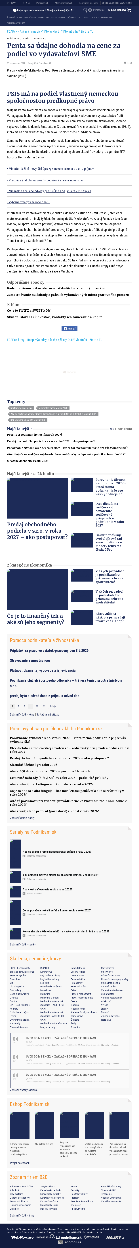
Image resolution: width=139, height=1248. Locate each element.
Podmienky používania (57, 1232)
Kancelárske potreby (50, 1193)
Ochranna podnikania (36, 856)
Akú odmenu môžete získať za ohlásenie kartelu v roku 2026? (60, 875)
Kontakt (71, 1232)
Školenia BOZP (108, 1190)
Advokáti (14, 1190)
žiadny (104, 1008)
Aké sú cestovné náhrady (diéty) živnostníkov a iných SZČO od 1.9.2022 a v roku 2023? (53, 413)
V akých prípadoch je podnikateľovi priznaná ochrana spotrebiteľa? (110, 576)
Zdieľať (71, 329)
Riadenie (75, 1004)
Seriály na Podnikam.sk (33, 832)
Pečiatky (75, 1190)
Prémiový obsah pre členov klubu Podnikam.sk (56, 729)
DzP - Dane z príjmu (19, 1012)
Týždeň (120, 429)
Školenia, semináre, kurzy (35, 959)
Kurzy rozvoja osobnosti (52, 1197)
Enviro (13, 1015)
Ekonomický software (20, 1204)
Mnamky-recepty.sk (63, 3)
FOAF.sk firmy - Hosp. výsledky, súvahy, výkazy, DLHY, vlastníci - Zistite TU (54, 340)
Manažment (30, 17)
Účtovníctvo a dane (110, 975)
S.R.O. (19, 17)
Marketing (43, 17)
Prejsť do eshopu (20, 1163)
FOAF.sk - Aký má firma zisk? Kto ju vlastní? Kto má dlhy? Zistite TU (50, 31)
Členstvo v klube (16, 23)
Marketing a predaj (49, 997)
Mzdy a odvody (47, 1027)
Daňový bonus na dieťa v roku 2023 (27, 419)
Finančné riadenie (19, 1027)
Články (26, 38)
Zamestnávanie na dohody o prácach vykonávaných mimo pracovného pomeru (68, 295)
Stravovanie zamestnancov (30, 660)
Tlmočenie (106, 1193)
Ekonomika (106, 17)
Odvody (95, 17)
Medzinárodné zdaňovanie (53, 1023)
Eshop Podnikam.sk (29, 1104)
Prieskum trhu (78, 1208)
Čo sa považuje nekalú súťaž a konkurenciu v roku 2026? (57, 910)
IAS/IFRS (44, 967)
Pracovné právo (78, 986)
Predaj (74, 1001)
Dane (86, 17)
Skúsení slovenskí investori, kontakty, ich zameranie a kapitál (55, 317)
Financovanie (58, 17)
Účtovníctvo (74, 17)
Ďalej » (53, 706)
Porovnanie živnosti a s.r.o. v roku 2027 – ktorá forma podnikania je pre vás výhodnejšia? (67, 448)
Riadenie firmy (78, 1008)
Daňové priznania (34, 893)
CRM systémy (16, 1193)
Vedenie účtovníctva (111, 1197)
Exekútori (14, 1208)
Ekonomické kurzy (19, 1201)
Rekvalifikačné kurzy (111, 1186)
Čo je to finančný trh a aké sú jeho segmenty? (35, 619)
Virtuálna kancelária (111, 1201)
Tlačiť (129, 63)
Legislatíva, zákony (49, 979)
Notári (74, 1186)
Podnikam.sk (42, 3)
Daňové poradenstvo (20, 1197)
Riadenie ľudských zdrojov (84, 1012)
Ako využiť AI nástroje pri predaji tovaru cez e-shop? (110, 617)
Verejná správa (108, 986)
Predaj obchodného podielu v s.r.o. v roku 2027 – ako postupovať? (51, 441)
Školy (73, 1023)
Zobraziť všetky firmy (22, 1215)
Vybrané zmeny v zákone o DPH (29, 202)
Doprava (14, 997)
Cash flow (15, 979)
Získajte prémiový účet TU (60, 10)
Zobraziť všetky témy (22, 714)
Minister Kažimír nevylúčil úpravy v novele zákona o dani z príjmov (51, 169)
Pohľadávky (77, 982)
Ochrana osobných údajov (33, 1232)
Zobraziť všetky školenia (23, 1090)
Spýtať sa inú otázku (47, 714)
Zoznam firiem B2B (29, 1177)
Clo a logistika (17, 986)
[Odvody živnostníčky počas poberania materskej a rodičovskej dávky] (20, 1125)
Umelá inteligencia (110, 982)
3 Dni (112, 429)
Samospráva (77, 1015)
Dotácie (14, 1001)
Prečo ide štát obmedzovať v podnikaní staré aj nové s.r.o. (46, 180)
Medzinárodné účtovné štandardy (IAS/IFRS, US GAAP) (52, 1016)
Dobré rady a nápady (88, 3)
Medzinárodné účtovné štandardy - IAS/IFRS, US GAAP (52, 1005)
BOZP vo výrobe (18, 975)
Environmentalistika (20, 1019)
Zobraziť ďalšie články (22, 818)
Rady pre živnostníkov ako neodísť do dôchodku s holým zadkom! (57, 288)
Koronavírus (46, 971)
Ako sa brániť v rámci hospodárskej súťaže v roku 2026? (57, 851)
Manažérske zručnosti (51, 986)
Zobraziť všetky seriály (23, 944)
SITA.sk (26, 3)
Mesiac (128, 429)
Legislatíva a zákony (50, 975)
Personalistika (78, 979)
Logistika (44, 982)
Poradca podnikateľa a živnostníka (44, 640)
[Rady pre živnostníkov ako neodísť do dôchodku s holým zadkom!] (69, 1125)
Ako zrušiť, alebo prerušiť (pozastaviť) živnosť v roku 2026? (54, 811)
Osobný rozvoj (78, 971)
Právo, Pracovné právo (82, 997)
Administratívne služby (21, 1186)
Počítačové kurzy (79, 1193)
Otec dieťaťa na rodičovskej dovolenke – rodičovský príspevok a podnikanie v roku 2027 (66, 454)
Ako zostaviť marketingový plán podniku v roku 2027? (51, 784)
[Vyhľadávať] (85, 11)
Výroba (104, 1004)
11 (44, 706)
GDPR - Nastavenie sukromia (89, 1232)
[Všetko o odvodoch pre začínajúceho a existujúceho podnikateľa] (94, 1125)
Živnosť (11, 17)
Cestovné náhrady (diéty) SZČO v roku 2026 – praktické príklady (59, 778)
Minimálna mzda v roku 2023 (53, 407)
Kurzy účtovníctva (49, 1201)
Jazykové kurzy (48, 1186)
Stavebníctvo (107, 967)
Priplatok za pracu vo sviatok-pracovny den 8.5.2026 (49, 650)
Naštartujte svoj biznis (21, 407)
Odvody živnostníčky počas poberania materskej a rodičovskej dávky (19, 1149)
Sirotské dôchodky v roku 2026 (28, 461)
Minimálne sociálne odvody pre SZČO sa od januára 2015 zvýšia (50, 191)
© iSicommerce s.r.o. (25, 1229)
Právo (74, 990)
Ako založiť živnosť (44, 1144)
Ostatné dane (77, 975)
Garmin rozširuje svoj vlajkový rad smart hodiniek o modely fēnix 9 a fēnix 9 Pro (109, 542)
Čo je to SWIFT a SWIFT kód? (28, 310)
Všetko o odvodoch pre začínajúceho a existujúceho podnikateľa (94, 1149)
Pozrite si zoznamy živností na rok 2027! (34, 434)
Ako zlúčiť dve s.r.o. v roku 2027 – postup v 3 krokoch (50, 771)
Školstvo (75, 1019)
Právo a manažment (81, 993)
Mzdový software (48, 1208)
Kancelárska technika (51, 1190)
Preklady (75, 1197)
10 (37, 706)
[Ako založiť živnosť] (44, 1125)
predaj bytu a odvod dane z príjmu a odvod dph (44, 696)
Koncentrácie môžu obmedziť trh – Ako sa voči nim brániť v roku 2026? (66, 931)
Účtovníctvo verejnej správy (114, 979)
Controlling (15, 990)
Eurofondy (15, 1023)
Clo (11, 982)
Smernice (75, 1027)
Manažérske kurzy (49, 1204)
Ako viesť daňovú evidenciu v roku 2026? (47, 889)
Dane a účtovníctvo (19, 993)
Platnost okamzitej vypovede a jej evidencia (43, 670)
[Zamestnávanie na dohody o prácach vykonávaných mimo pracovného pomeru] (119, 1125)
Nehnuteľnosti (78, 967)
